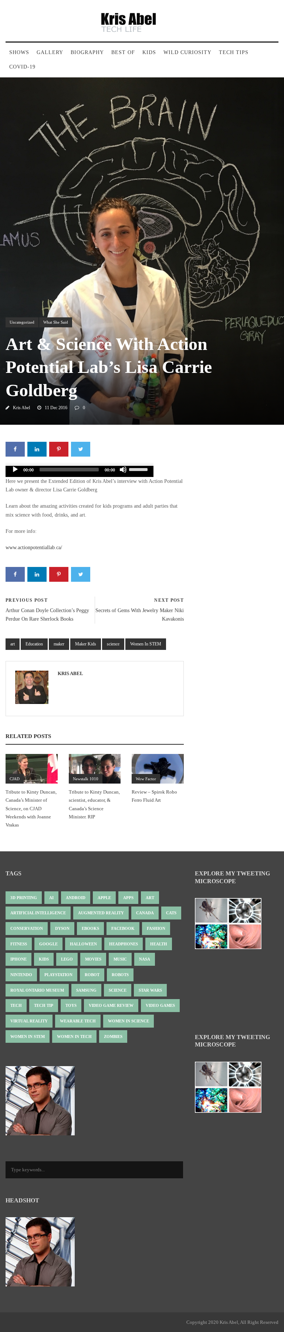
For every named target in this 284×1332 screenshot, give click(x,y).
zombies (113, 1036)
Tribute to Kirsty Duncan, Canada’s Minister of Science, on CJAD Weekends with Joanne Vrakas (31, 808)
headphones (123, 944)
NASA (144, 959)
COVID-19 (22, 67)
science (113, 644)
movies (93, 959)
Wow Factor (146, 779)
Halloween (83, 944)
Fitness (18, 944)
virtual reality (29, 1021)
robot (92, 974)
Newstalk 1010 (85, 779)
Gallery (50, 52)
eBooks (90, 928)
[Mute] (123, 469)
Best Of (123, 52)
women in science (128, 1021)
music (120, 959)
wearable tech (78, 1021)
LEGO (67, 959)
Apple (104, 897)
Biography (87, 52)
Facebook (123, 928)
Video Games (160, 1005)
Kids (149, 52)
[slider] (139, 468)
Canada (145, 913)
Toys (71, 1005)
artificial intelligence (38, 913)
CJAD (15, 779)
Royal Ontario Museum (37, 990)
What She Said (55, 322)
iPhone (18, 959)
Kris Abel (21, 407)
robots (120, 974)
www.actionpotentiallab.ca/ (34, 547)
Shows (19, 52)
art (12, 644)
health (158, 944)
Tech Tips (233, 52)
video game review (111, 1005)
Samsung (86, 990)
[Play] (15, 469)
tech (16, 1005)
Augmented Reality (101, 913)
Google (48, 944)
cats (171, 913)
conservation (26, 928)
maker (59, 644)
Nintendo (21, 974)
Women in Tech (74, 1036)
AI (51, 897)
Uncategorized (22, 322)
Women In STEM (145, 644)
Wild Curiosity (187, 52)
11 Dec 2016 (56, 407)
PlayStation (58, 974)
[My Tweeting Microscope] (232, 926)
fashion (156, 928)
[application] (79, 471)
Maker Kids (85, 644)
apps (128, 897)
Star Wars (150, 990)
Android (75, 897)
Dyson (62, 928)
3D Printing (23, 897)
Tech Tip (43, 1005)
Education (34, 644)
